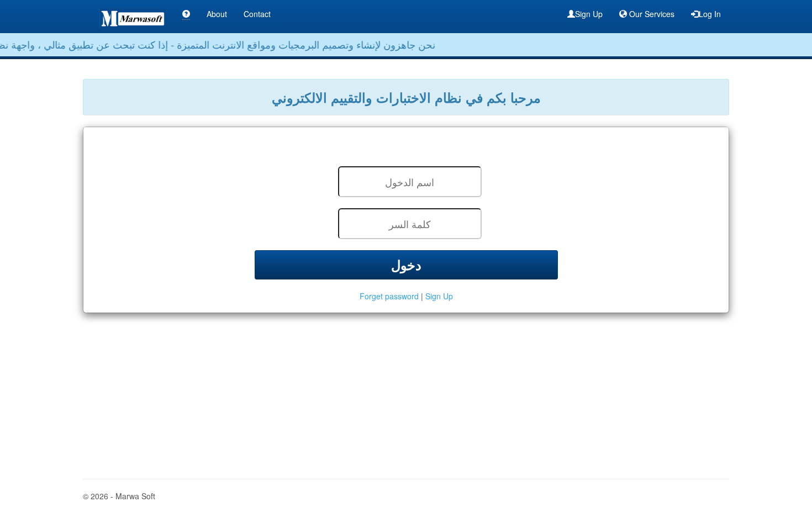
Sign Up (589, 13)
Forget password (390, 296)
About (217, 13)
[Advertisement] (406, 390)
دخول (406, 264)
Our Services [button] (650, 13)
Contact (257, 13)
